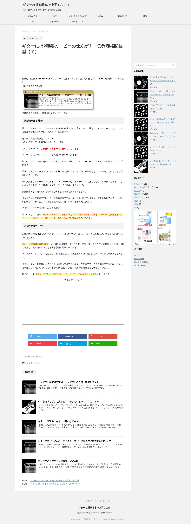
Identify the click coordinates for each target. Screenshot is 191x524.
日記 (55, 16)
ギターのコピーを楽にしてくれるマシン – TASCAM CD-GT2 (163, 94)
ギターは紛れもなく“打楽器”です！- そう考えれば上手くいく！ (162, 122)
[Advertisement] (73, 63)
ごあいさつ (32, 16)
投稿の (139, 258)
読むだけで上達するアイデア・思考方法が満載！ (95, 513)
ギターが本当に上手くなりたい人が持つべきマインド (55, 484)
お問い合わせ (91, 501)
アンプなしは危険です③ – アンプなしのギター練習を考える (68, 382)
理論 (145, 16)
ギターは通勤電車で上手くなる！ (46, 5)
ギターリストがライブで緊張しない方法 (58, 461)
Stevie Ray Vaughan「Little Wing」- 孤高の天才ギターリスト (162, 80)
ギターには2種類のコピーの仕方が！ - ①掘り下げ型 (54, 480)
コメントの (141, 262)
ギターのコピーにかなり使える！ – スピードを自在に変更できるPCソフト (75, 441)
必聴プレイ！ (55, 22)
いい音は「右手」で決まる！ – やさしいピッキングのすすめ (68, 401)
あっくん (34, 363)
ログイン (138, 255)
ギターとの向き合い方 (78, 16)
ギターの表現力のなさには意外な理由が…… (60, 421)
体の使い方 (122, 16)
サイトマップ (77, 22)
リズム (100, 16)
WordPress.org (140, 265)
